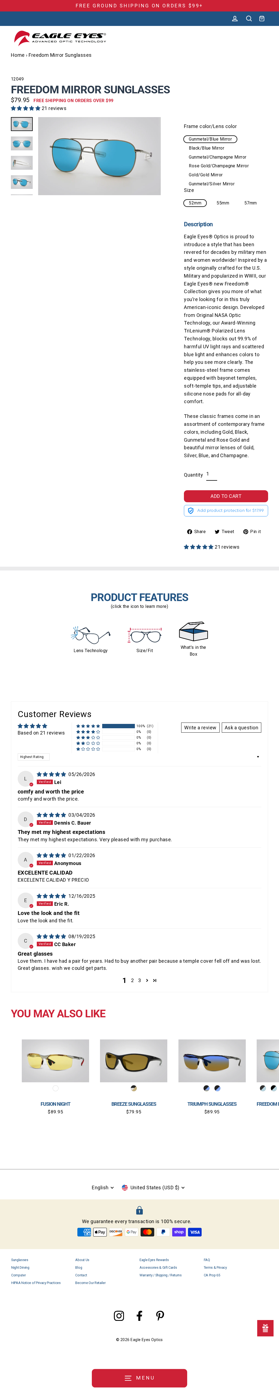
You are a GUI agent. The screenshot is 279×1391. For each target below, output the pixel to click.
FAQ (207, 1260)
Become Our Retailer (90, 1283)
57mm (250, 203)
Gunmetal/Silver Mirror (212, 183)
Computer (18, 1275)
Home (18, 55)
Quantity (193, 475)
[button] (26, 108)
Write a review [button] (200, 727)
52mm (195, 203)
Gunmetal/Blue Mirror (210, 139)
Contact (81, 1275)
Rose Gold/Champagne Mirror (219, 165)
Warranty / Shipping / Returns (161, 1275)
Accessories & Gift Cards (158, 1267)
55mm (223, 203)
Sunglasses (19, 1260)
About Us (82, 1260)
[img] (52, 774)
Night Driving (20, 1267)
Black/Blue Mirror (206, 148)
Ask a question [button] (241, 727)
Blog (78, 1267)
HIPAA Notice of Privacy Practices (36, 1283)
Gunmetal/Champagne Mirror (217, 157)
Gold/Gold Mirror (206, 174)
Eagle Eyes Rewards (154, 1260)
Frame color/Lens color (210, 126)
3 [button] (139, 980)
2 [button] (132, 980)
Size (189, 190)
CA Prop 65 (212, 1275)
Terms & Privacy (215, 1267)
